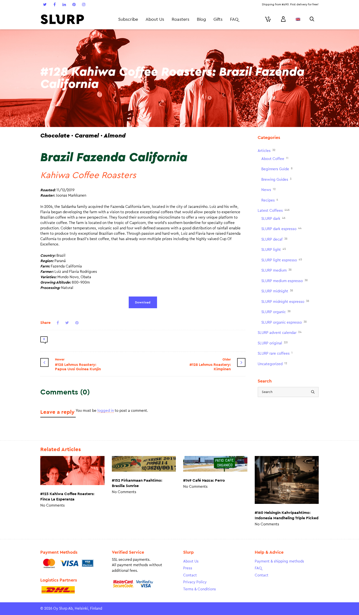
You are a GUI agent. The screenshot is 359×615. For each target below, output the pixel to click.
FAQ (258, 568)
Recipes (269, 200)
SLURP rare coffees (275, 353)
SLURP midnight (277, 291)
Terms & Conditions (199, 589)
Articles (266, 150)
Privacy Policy (195, 582)
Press (187, 568)
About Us (191, 561)
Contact (190, 575)
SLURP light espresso (281, 260)
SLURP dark (273, 218)
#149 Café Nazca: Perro (204, 480)
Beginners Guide (277, 169)
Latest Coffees (274, 210)
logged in (105, 411)
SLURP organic (276, 312)
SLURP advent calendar (280, 332)
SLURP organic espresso (284, 322)
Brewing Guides (276, 179)
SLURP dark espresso (281, 229)
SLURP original (273, 343)
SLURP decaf (274, 239)
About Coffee (274, 159)
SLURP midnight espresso (285, 301)
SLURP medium (276, 270)
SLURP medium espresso (284, 281)
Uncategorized (272, 364)
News (268, 190)
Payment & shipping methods (279, 561)
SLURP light (273, 249)
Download (143, 302)
